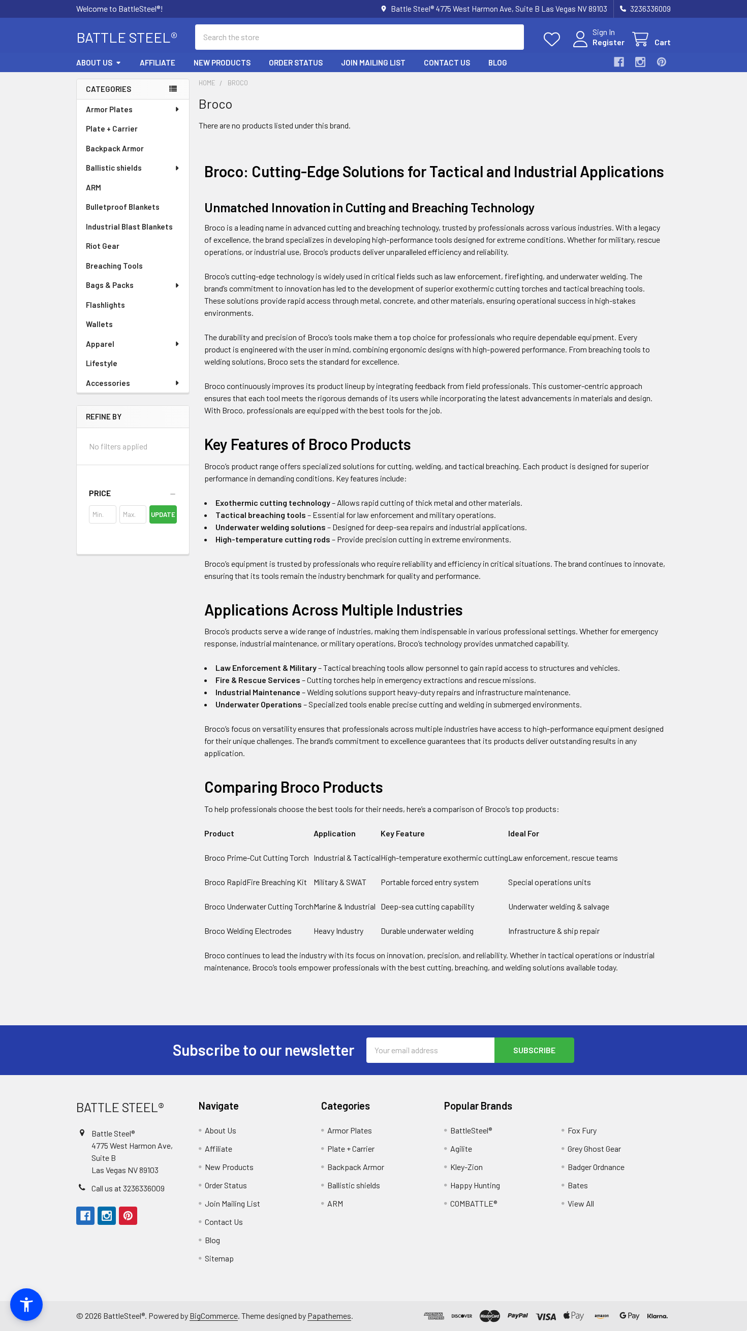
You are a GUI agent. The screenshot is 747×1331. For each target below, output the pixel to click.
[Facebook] (619, 62)
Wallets (99, 324)
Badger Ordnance (596, 1167)
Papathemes (329, 1315)
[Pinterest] (661, 62)
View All (581, 1203)
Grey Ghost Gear (594, 1148)
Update (163, 514)
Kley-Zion (466, 1167)
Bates (578, 1185)
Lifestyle (101, 363)
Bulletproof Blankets (123, 206)
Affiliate (157, 62)
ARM (93, 187)
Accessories (108, 382)
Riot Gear (102, 245)
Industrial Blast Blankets (129, 226)
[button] (133, 493)
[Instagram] (640, 62)
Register (609, 42)
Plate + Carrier (112, 128)
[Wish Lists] (554, 39)
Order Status (296, 62)
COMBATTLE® (473, 1203)
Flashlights (105, 304)
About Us (94, 62)
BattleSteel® (471, 1130)
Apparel (100, 343)
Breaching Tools (114, 265)
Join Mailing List (373, 62)
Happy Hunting (475, 1185)
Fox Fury (582, 1130)
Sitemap (219, 1258)
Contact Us (447, 62)
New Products (222, 62)
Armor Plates (109, 109)
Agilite (461, 1148)
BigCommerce (214, 1315)
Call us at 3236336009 (128, 1188)
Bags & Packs (110, 284)
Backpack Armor (115, 148)
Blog (497, 62)
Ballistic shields (114, 167)
